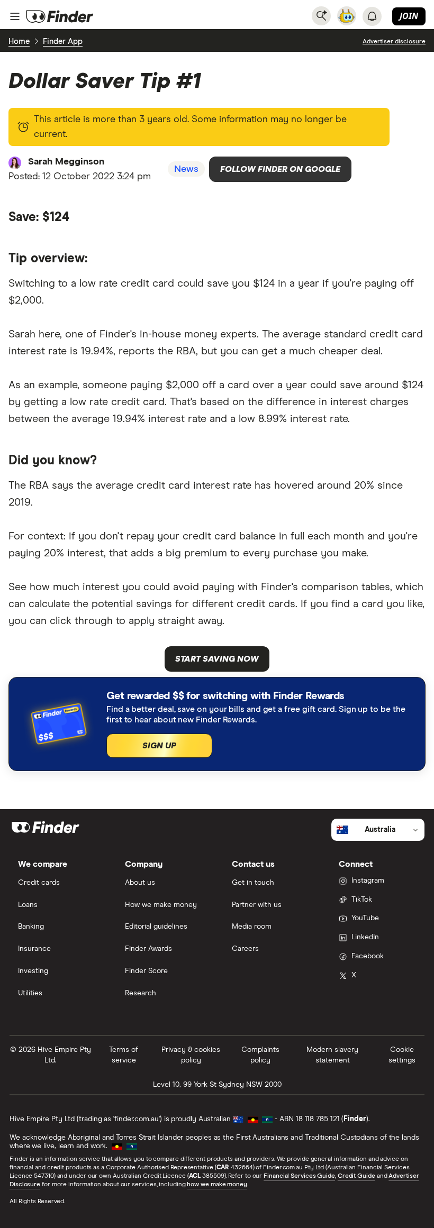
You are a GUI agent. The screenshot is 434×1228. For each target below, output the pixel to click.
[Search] (321, 15)
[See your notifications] (372, 16)
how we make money (217, 1184)
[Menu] (14, 16)
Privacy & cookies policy (190, 1055)
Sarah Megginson (66, 162)
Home (19, 41)
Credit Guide (356, 1176)
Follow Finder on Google (280, 169)
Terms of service (123, 1055)
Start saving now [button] (217, 659)
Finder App (63, 41)
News (186, 169)
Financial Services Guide (299, 1176)
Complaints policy (260, 1055)
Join (409, 16)
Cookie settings (401, 1055)
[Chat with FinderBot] (346, 15)
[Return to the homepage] (59, 16)
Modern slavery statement (332, 1055)
